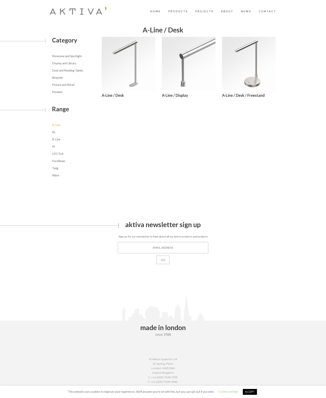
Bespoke (57, 77)
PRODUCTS (178, 11)
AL (53, 132)
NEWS (246, 11)
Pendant (57, 92)
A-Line (56, 125)
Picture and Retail (63, 84)
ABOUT (227, 11)
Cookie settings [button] (228, 391)
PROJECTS (204, 11)
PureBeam (58, 161)
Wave (55, 175)
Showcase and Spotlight (67, 56)
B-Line (56, 139)
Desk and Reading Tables (67, 70)
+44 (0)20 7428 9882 (164, 381)
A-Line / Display (175, 95)
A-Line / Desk (113, 95)
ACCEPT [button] (250, 391)
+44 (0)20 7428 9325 (164, 377)
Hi (53, 146)
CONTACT (267, 11)
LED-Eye (57, 153)
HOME (155, 11)
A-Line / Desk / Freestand (243, 95)
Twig (55, 168)
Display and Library (64, 63)
